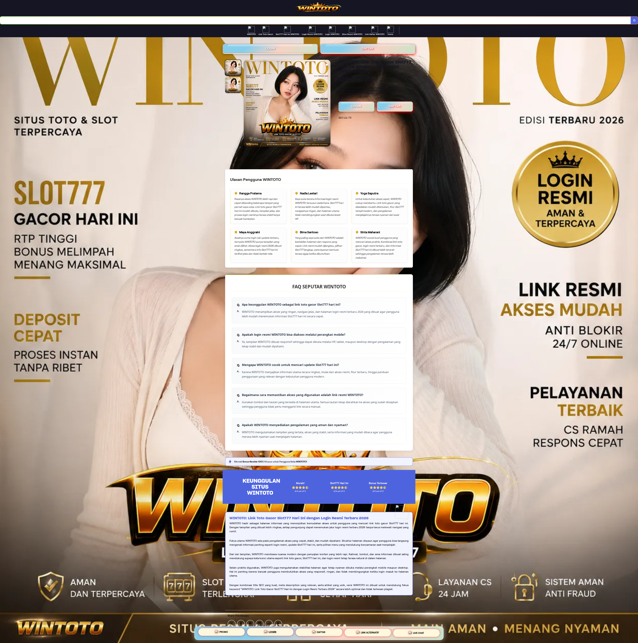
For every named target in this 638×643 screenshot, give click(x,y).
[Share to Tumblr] (278, 623)
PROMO (223, 632)
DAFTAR (368, 48)
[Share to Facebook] (241, 623)
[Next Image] (327, 103)
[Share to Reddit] (269, 623)
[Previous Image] (246, 103)
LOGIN (270, 48)
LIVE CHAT (418, 632)
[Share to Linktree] (250, 623)
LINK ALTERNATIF (370, 632)
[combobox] (315, 20)
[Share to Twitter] (232, 623)
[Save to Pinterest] (260, 623)
